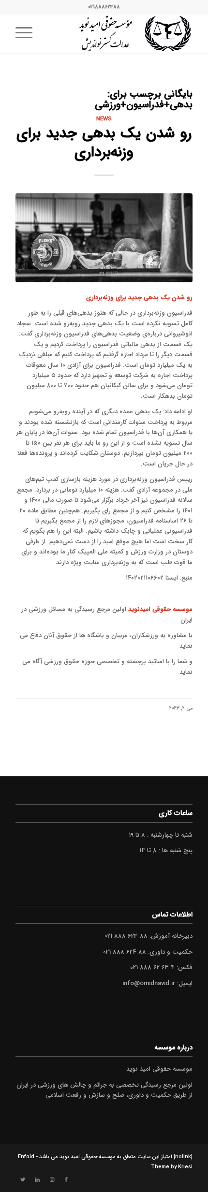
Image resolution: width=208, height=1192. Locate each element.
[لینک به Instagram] (52, 1180)
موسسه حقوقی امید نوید (87, 1157)
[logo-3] (121, 33)
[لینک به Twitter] (22, 1180)
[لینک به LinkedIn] (37, 1180)
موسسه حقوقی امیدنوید (160, 609)
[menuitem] (27, 33)
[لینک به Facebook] (66, 1180)
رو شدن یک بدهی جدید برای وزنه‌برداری (104, 143)
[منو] (27, 33)
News (104, 119)
